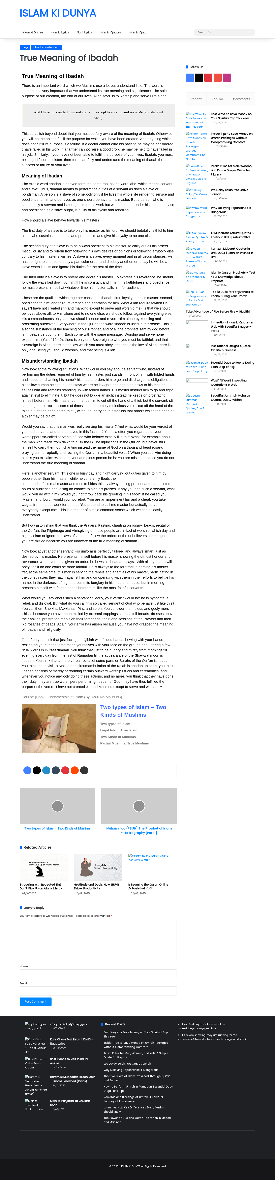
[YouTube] (179, 32)
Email (23, 983)
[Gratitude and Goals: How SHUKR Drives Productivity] (98, 867)
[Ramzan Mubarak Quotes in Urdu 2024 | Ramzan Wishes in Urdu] (197, 257)
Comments (241, 99)
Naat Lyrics (84, 32)
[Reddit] (75, 770)
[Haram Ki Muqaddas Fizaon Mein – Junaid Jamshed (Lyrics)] (36, 1085)
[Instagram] (185, 32)
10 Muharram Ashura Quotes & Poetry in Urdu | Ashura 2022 (232, 235)
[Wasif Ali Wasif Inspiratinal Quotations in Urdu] (197, 383)
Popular (217, 99)
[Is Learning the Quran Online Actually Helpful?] (152, 867)
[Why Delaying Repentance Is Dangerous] (197, 213)
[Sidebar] (191, 32)
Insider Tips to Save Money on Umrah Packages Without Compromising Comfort (232, 138)
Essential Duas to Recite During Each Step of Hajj (232, 365)
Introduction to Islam (46, 47)
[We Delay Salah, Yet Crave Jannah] (197, 195)
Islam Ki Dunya (33, 32)
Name (24, 966)
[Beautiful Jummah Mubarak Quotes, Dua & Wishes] (197, 404)
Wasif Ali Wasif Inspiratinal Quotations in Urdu (229, 382)
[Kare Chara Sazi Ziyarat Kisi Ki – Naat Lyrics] (36, 1045)
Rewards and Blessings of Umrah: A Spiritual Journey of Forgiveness (133, 1099)
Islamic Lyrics (60, 32)
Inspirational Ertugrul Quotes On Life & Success (231, 348)
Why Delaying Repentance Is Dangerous (131, 1070)
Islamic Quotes (110, 32)
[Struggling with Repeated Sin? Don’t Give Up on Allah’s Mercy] (44, 867)
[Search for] (251, 32)
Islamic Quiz (137, 32)
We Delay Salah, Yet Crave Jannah (127, 1064)
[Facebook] (160, 32)
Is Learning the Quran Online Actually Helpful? (148, 886)
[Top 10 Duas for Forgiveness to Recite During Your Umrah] (197, 298)
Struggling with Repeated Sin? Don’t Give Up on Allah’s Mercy (41, 886)
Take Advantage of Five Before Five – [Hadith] (218, 312)
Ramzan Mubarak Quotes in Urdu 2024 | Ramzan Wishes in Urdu (232, 253)
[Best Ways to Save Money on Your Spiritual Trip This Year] (197, 120)
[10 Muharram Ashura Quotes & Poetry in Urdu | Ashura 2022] (197, 237)
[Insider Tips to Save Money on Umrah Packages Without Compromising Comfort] (197, 146)
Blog (25, 47)
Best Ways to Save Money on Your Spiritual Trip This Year (231, 116)
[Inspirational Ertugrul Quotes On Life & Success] (197, 351)
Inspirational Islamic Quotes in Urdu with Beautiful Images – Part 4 (232, 326)
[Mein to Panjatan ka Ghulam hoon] (36, 1105)
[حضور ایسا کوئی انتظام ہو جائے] (36, 1028)
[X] (166, 32)
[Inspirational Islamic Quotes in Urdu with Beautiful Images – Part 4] (197, 330)
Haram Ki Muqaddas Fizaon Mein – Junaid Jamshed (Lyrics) (72, 1079)
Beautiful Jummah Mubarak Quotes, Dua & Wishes (230, 398)
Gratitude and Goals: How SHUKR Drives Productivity (96, 886)
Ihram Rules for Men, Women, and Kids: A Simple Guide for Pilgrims (231, 170)
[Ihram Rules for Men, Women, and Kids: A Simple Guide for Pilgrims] (197, 174)
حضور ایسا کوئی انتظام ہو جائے (68, 1024)
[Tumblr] (56, 770)
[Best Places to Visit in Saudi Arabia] (36, 1064)
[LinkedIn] (46, 770)
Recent (196, 99)
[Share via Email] (84, 770)
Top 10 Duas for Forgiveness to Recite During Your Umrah (232, 294)
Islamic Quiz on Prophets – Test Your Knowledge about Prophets (233, 277)
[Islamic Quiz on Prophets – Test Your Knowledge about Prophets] (197, 278)
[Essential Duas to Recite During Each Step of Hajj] (197, 368)
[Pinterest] (173, 32)
